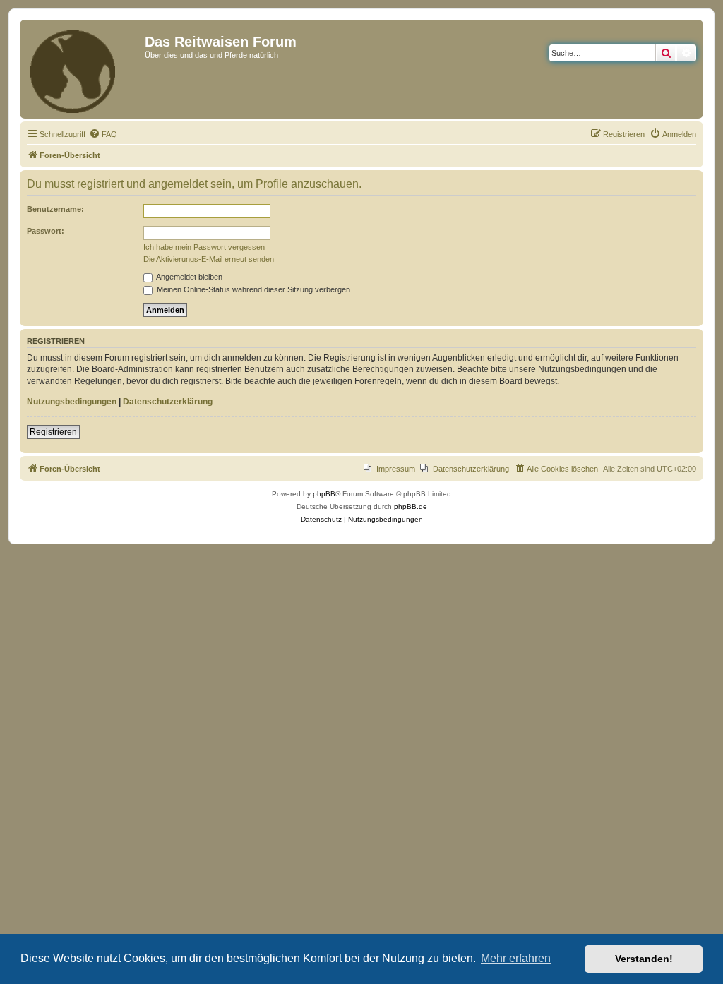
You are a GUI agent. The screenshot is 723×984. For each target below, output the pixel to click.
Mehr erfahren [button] (516, 958)
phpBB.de (410, 506)
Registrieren (53, 432)
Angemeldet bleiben (188, 276)
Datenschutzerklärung (168, 402)
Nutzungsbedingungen (71, 402)
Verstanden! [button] (644, 958)
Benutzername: (55, 209)
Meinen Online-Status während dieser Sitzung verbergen (252, 289)
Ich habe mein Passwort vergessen (204, 247)
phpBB (324, 494)
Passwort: (45, 231)
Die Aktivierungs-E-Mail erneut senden (208, 259)
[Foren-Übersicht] (84, 69)
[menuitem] (103, 134)
